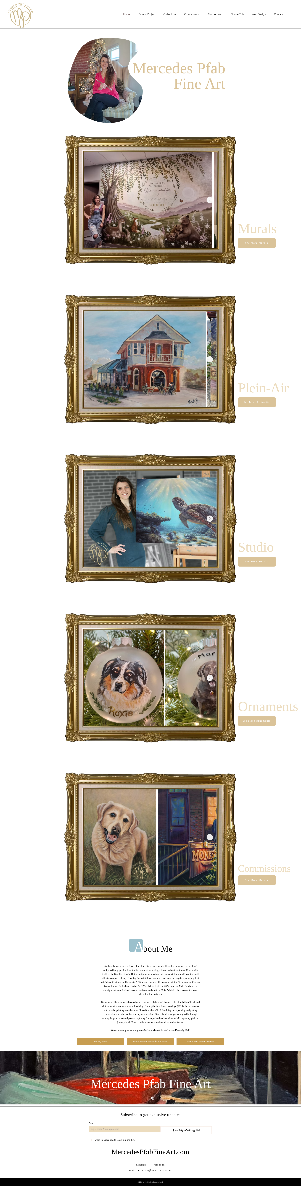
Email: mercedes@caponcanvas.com (150, 1170)
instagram (141, 1164)
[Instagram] (153, 1098)
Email (92, 1123)
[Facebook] (148, 1098)
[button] (191, 14)
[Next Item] (210, 200)
